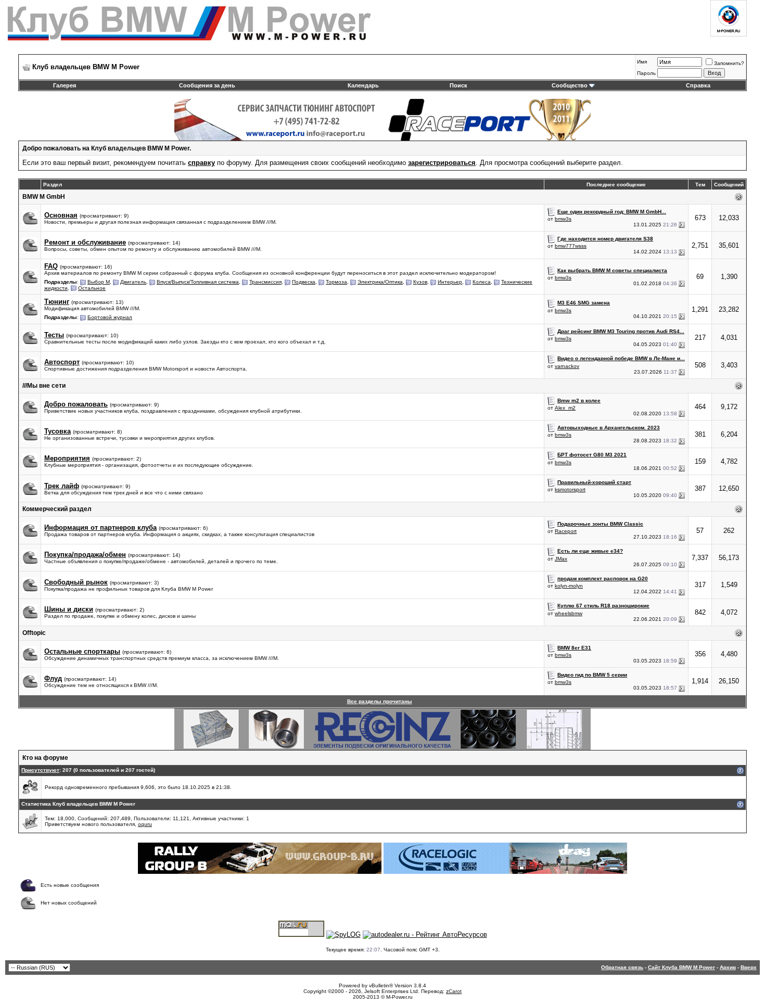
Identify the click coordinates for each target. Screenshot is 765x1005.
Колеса (482, 282)
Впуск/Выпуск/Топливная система (198, 282)
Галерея (64, 85)
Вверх (749, 967)
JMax (561, 559)
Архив (728, 967)
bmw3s (563, 219)
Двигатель (133, 282)
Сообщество (570, 85)
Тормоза (336, 282)
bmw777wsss (570, 246)
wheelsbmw (568, 613)
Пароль (646, 73)
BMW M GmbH (43, 196)
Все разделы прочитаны (379, 701)
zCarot (454, 991)
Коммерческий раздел (57, 509)
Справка (698, 85)
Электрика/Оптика (380, 282)
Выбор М (98, 282)
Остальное (92, 288)
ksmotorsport (570, 489)
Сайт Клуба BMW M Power (681, 967)
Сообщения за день (207, 85)
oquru (145, 824)
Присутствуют (40, 770)
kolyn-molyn (569, 586)
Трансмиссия (265, 282)
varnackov (567, 366)
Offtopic (34, 633)
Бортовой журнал (109, 317)
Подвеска (303, 282)
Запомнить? (729, 63)
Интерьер (450, 282)
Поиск (458, 85)
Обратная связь (622, 967)
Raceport (566, 531)
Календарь (363, 85)
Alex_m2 (565, 408)
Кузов (420, 282)
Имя (642, 62)
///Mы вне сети (44, 385)
